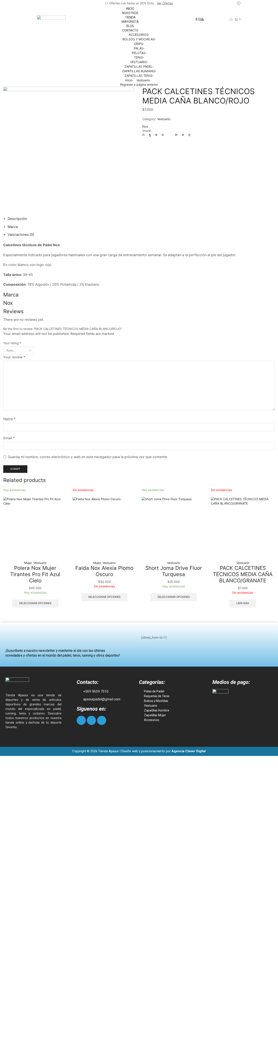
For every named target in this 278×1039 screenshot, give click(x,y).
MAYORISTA (130, 21)
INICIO (130, 8)
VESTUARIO (138, 62)
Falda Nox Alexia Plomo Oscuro (104, 571)
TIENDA (130, 17)
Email (9, 438)
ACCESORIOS (138, 34)
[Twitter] (144, 134)
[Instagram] (199, 19)
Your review (14, 357)
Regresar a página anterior (139, 84)
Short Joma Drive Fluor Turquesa (173, 571)
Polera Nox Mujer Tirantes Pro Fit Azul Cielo (35, 574)
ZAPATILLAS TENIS (138, 75)
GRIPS (138, 44)
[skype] (188, 134)
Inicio (128, 80)
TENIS (138, 57)
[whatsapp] (183, 134)
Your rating (12, 343)
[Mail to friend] (169, 134)
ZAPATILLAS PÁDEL (138, 66)
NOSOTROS (130, 13)
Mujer (28, 563)
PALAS (138, 48)
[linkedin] (176, 134)
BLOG (130, 26)
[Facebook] (196, 19)
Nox (145, 126)
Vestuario (143, 80)
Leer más (242, 603)
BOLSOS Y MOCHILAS (138, 39)
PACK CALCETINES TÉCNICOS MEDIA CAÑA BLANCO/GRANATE (243, 574)
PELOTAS (138, 53)
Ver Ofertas (165, 3)
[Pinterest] (162, 134)
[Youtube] (202, 19)
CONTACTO (130, 30)
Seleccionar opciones (35, 603)
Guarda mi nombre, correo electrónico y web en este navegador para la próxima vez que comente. (88, 457)
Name (9, 419)
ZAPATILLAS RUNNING (138, 71)
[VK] (156, 134)
